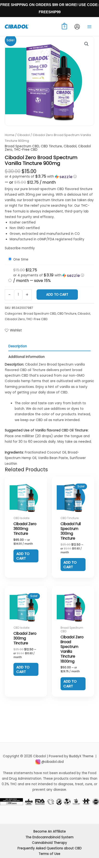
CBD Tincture (51, 146)
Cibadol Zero (15, 319)
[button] (86, 44)
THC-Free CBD (25, 149)
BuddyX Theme (81, 756)
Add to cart (57, 294)
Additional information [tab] (26, 356)
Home (9, 135)
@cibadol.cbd (52, 761)
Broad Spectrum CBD (22, 146)
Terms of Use (49, 854)
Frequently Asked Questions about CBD (50, 848)
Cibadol (23, 135)
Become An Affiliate (49, 831)
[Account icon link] (77, 27)
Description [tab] (17, 346)
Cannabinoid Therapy (49, 842)
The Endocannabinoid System (49, 837)
